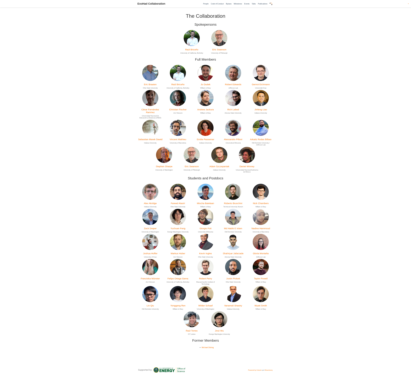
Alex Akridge (150, 203)
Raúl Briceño (191, 49)
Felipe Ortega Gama (178, 278)
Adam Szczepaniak (219, 166)
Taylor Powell (261, 278)
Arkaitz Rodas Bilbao (260, 139)
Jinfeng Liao (261, 109)
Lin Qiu (150, 305)
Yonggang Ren (177, 305)
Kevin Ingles (205, 253)
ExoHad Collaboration (151, 3)
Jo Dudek (205, 84)
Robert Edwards (233, 84)
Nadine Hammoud (261, 228)
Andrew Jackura (205, 109)
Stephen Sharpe (164, 166)
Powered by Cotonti (254, 370)
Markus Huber (178, 253)
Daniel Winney (247, 166)
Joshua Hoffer (150, 253)
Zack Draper (150, 228)
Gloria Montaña (261, 253)
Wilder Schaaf (205, 305)
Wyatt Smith (261, 305)
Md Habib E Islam (233, 228)
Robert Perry (205, 278)
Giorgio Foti (205, 228)
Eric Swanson (219, 49)
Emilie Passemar (205, 139)
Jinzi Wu (219, 330)
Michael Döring (208, 347)
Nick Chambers (261, 203)
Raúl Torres (192, 330)
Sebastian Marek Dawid (150, 139)
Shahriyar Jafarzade (233, 253)
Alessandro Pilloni (233, 139)
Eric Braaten (150, 84)
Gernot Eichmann (261, 84)
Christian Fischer (178, 109)
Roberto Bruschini (233, 203)
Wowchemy (269, 370)
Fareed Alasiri (178, 203)
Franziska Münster (150, 278)
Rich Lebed (233, 109)
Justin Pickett (233, 278)
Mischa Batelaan (205, 203)
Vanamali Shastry (233, 305)
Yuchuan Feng (178, 228)
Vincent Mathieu (178, 139)
